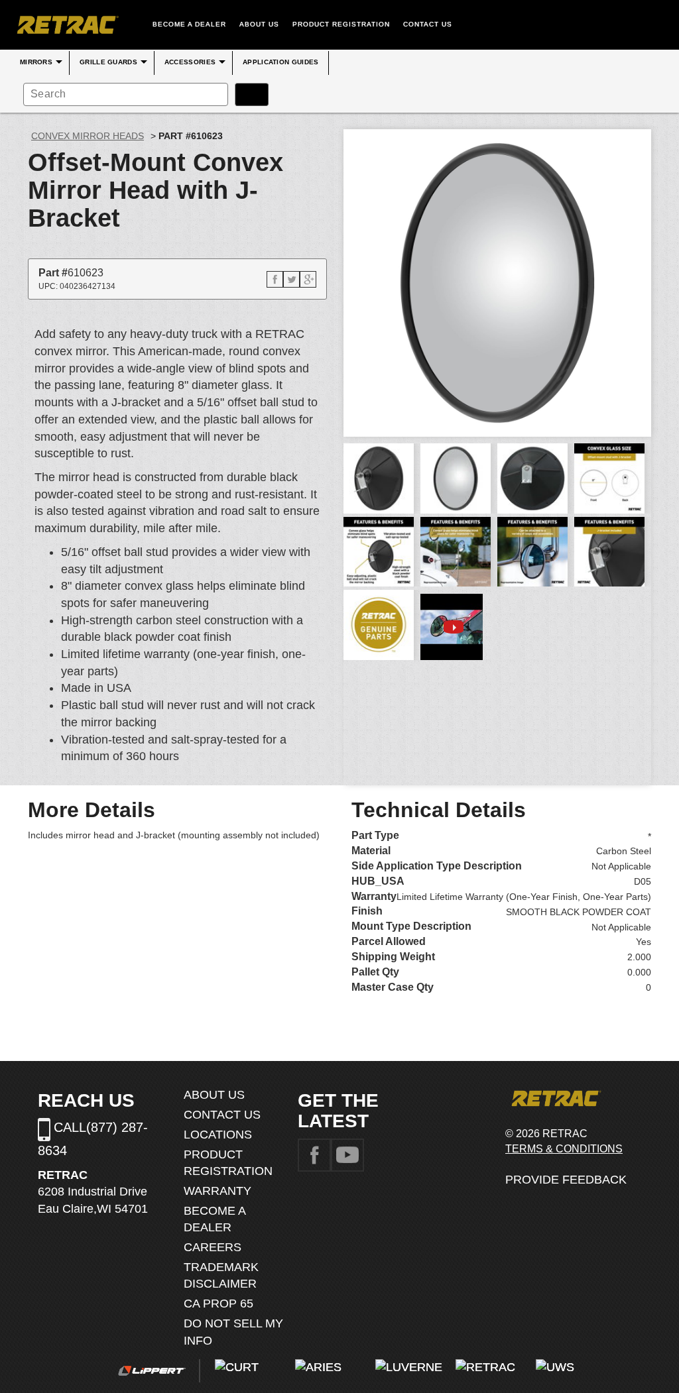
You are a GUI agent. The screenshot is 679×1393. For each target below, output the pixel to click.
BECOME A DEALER (189, 24)
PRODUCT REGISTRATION (341, 24)
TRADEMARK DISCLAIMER (221, 1275)
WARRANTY (217, 1191)
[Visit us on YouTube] (347, 1154)
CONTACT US (427, 24)
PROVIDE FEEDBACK (566, 1179)
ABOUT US (259, 24)
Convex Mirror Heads (87, 136)
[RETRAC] (66, 24)
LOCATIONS (218, 1134)
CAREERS (212, 1247)
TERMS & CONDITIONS (564, 1148)
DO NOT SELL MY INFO (233, 1332)
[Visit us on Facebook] (314, 1154)
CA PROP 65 (218, 1303)
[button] (275, 279)
